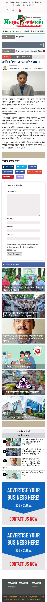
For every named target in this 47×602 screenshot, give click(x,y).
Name (10, 219)
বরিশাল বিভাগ (25, 57)
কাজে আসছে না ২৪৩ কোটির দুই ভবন (19, 417)
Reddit (21, 172)
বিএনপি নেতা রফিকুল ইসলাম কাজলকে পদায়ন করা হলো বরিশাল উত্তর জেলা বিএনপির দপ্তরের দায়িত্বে (23, 338)
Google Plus (36, 172)
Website (10, 234)
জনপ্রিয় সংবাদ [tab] (23, 435)
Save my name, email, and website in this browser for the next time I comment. (22, 247)
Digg (34, 167)
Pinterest (9, 177)
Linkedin (8, 172)
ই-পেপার (30, 5)
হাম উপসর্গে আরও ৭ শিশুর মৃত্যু (16, 366)
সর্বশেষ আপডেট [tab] (23, 431)
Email (10, 226)
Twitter (22, 167)
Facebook (8, 167)
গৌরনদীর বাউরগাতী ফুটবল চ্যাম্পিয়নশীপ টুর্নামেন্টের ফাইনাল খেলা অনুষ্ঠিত (21, 314)
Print (21, 177)
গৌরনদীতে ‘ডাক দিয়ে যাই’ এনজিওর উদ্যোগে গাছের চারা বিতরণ (23, 288)
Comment (12, 191)
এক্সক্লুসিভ (17, 57)
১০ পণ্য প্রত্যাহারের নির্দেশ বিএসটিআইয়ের (21, 392)
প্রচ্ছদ (7, 57)
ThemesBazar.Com (33, 599)
